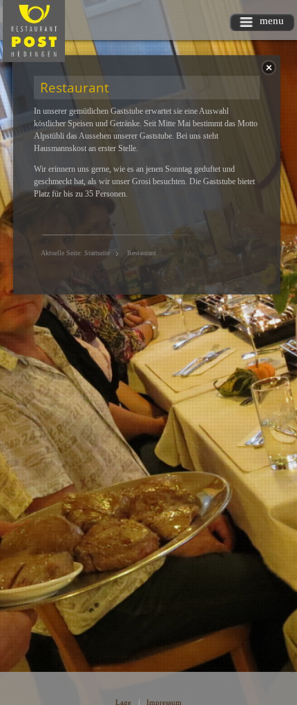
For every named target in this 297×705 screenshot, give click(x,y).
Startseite (97, 253)
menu (272, 20)
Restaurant (74, 87)
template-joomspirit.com (293, 643)
